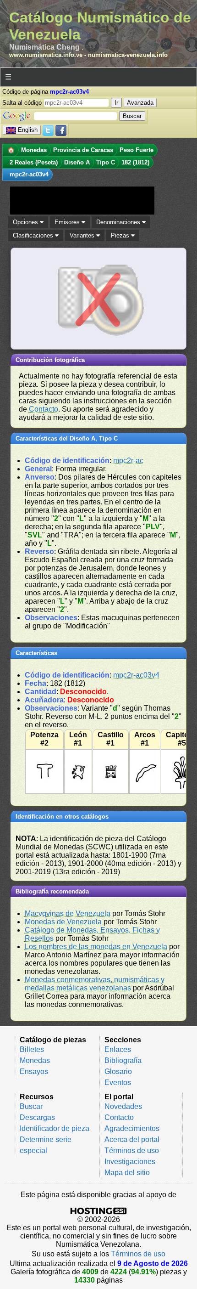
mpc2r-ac (128, 460)
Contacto (43, 409)
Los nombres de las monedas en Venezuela (96, 946)
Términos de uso (131, 1150)
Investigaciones (129, 1161)
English (28, 129)
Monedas (35, 1060)
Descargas (37, 1117)
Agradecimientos (131, 1128)
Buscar (31, 1106)
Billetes (32, 1049)
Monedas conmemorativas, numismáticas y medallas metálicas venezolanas (94, 984)
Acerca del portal (131, 1139)
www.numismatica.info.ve (45, 54)
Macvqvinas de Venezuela (67, 913)
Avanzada (140, 102)
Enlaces (117, 1049)
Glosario (118, 1071)
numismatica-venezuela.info (128, 54)
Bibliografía (123, 1060)
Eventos (117, 1082)
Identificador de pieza (54, 1128)
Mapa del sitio (127, 1172)
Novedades (123, 1106)
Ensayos (34, 1071)
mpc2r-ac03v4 (136, 675)
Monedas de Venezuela (63, 922)
